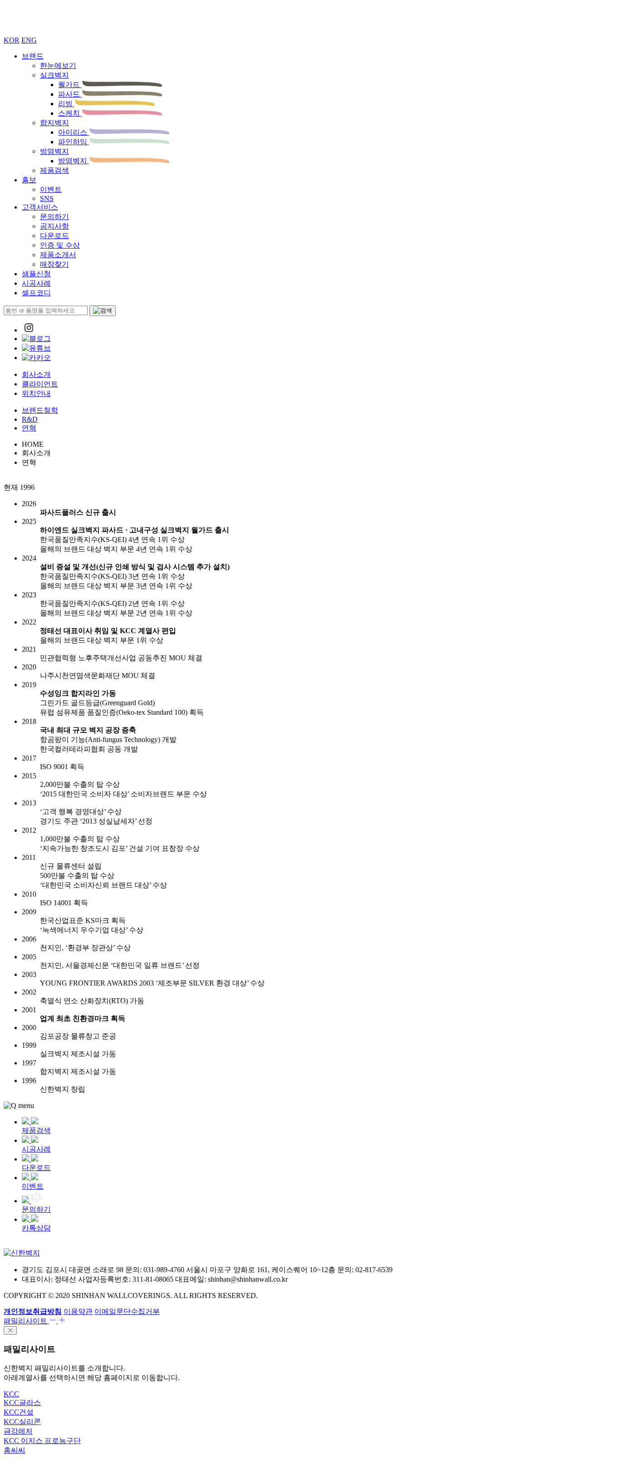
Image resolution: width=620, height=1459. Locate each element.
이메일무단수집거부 (127, 1311)
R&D (30, 419)
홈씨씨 (14, 1450)
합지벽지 (54, 123)
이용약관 (78, 1311)
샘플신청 (36, 274)
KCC (11, 1394)
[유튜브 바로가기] (36, 348)
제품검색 (54, 170)
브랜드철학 (40, 410)
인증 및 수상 (60, 245)
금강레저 (18, 1431)
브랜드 (33, 56)
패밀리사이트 (26, 1321)
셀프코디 (36, 293)
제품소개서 (58, 255)
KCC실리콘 (22, 1421)
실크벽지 (54, 75)
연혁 (29, 428)
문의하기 (54, 216)
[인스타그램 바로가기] (29, 330)
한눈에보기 (58, 65)
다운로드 (54, 235)
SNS (47, 198)
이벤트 (51, 189)
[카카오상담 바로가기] (36, 357)
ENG (29, 40)
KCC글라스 (22, 1402)
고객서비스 (40, 207)
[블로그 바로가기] (36, 338)
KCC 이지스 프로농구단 (42, 1440)
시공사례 (36, 283)
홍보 (29, 180)
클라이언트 (40, 384)
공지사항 (54, 226)
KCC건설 (19, 1412)
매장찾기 (54, 264)
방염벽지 (54, 151)
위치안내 (36, 393)
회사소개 (36, 374)
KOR (12, 40)
